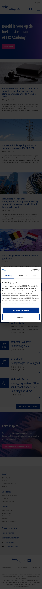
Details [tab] (21, 275)
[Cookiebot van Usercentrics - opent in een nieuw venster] (31, 270)
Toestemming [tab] (7, 275)
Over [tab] (34, 275)
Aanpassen (20, 317)
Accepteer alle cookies (21, 310)
